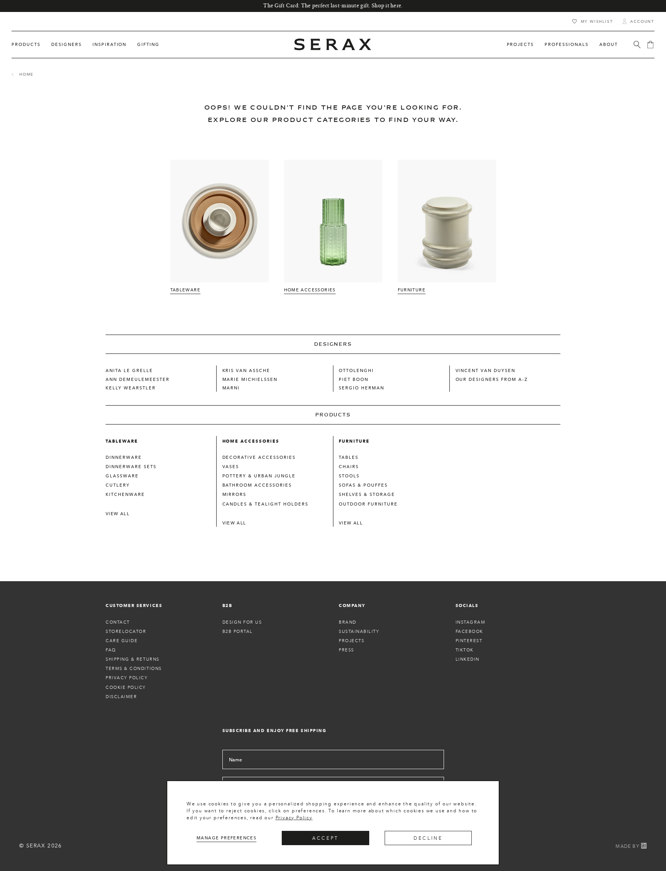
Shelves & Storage (367, 494)
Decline (428, 838)
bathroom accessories (257, 485)
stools (349, 475)
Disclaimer (121, 696)
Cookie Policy (126, 687)
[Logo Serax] (333, 44)
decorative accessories (259, 457)
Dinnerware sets (131, 466)
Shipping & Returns (133, 659)
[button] (26, 44)
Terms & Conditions (134, 668)
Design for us (242, 622)
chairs (349, 466)
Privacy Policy (294, 817)
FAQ (111, 649)
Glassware (122, 475)
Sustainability (359, 631)
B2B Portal (237, 631)
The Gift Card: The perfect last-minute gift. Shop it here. (332, 5)
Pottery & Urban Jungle (259, 475)
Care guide (122, 640)
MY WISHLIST (597, 21)
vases (230, 466)
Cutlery (118, 485)
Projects (351, 640)
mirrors (234, 494)
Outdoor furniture (368, 504)
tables (348, 457)
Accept (325, 838)
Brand (348, 622)
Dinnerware (124, 457)
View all (118, 513)
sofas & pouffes (363, 485)
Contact (118, 622)
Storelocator (126, 631)
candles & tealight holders (265, 504)
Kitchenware (125, 494)
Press (346, 649)
